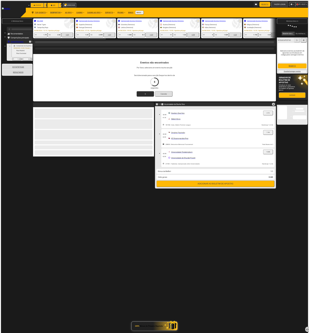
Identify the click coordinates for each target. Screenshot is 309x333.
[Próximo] (162, 104)
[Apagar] (273, 104)
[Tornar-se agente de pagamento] (256, 4)
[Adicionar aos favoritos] (72, 20)
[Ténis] (40, 44)
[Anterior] (30, 41)
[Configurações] (292, 4)
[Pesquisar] (273, 44)
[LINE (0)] (35, 44)
